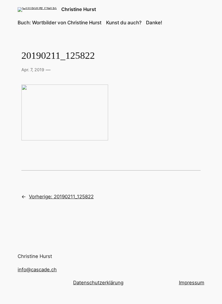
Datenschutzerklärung (98, 282)
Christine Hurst (78, 9)
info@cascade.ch (37, 269)
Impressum (191, 282)
